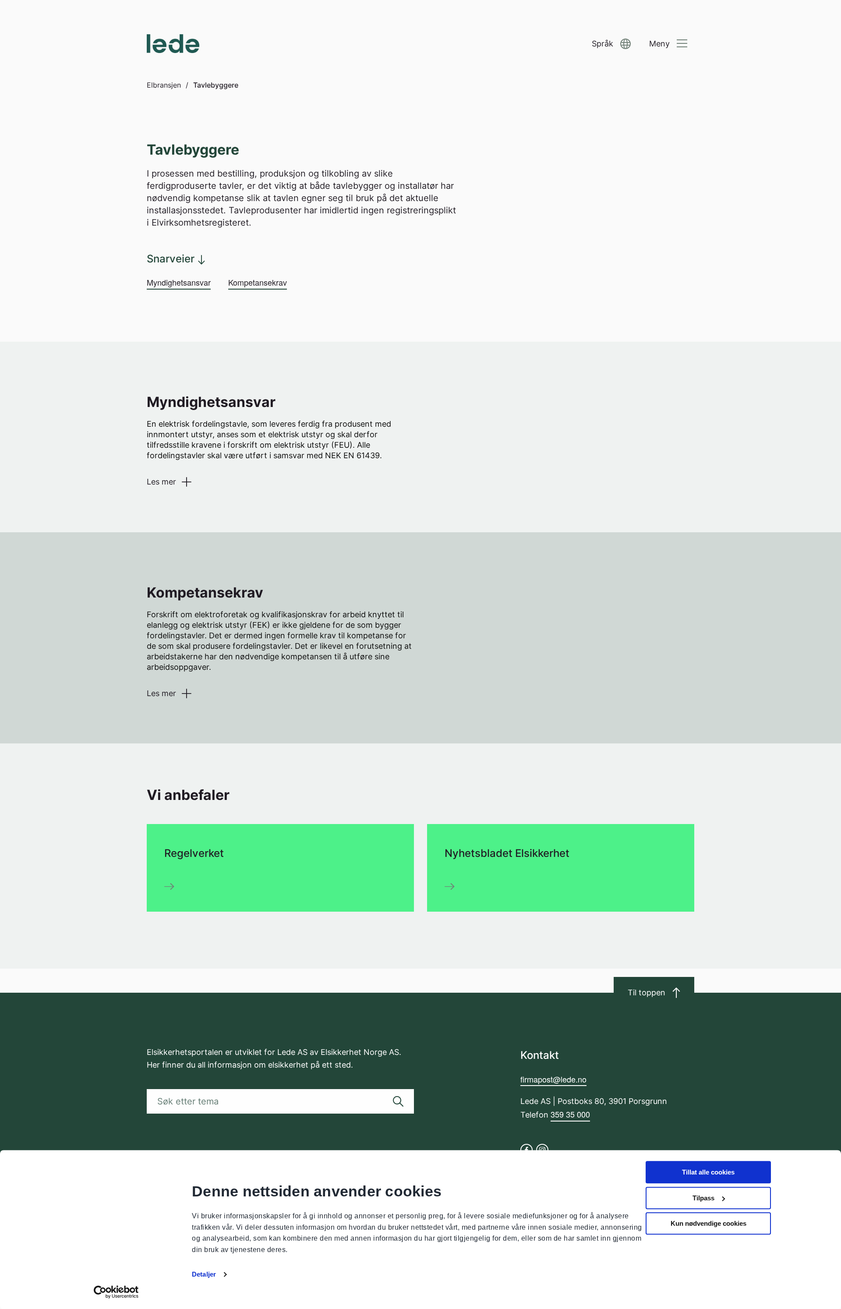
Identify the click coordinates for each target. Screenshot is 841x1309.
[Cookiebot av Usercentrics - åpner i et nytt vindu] (116, 1291)
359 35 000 (570, 1114)
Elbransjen (164, 85)
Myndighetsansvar (179, 282)
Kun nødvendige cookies (708, 1223)
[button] (611, 44)
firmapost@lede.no (553, 1079)
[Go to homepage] (173, 44)
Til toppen (646, 992)
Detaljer (204, 1274)
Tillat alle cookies (708, 1172)
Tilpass (703, 1198)
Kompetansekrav (257, 282)
